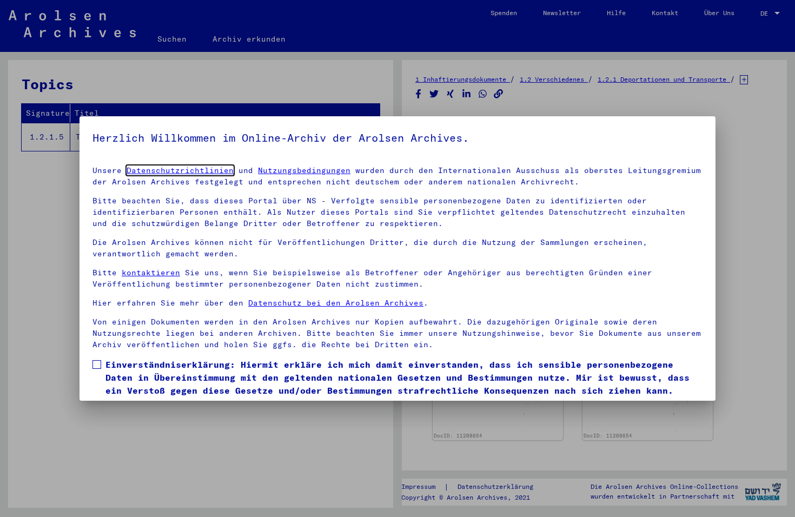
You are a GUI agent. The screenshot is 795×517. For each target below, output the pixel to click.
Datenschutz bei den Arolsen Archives (335, 303)
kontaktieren (151, 272)
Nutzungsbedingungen (304, 170)
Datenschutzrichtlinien (180, 170)
